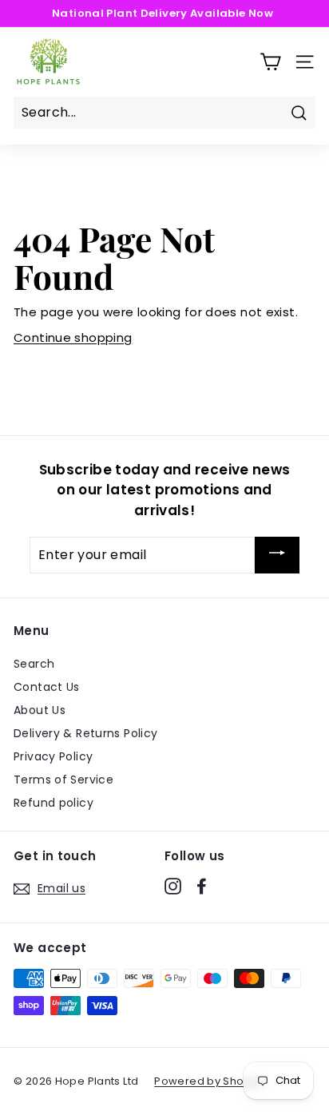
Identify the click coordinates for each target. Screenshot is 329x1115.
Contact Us (47, 687)
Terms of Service (63, 780)
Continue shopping (73, 337)
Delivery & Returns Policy (85, 733)
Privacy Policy (53, 756)
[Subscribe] (277, 555)
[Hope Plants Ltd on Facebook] (201, 886)
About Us (39, 710)
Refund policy (53, 803)
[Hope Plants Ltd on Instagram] (172, 886)
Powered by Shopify (209, 1081)
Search (34, 664)
